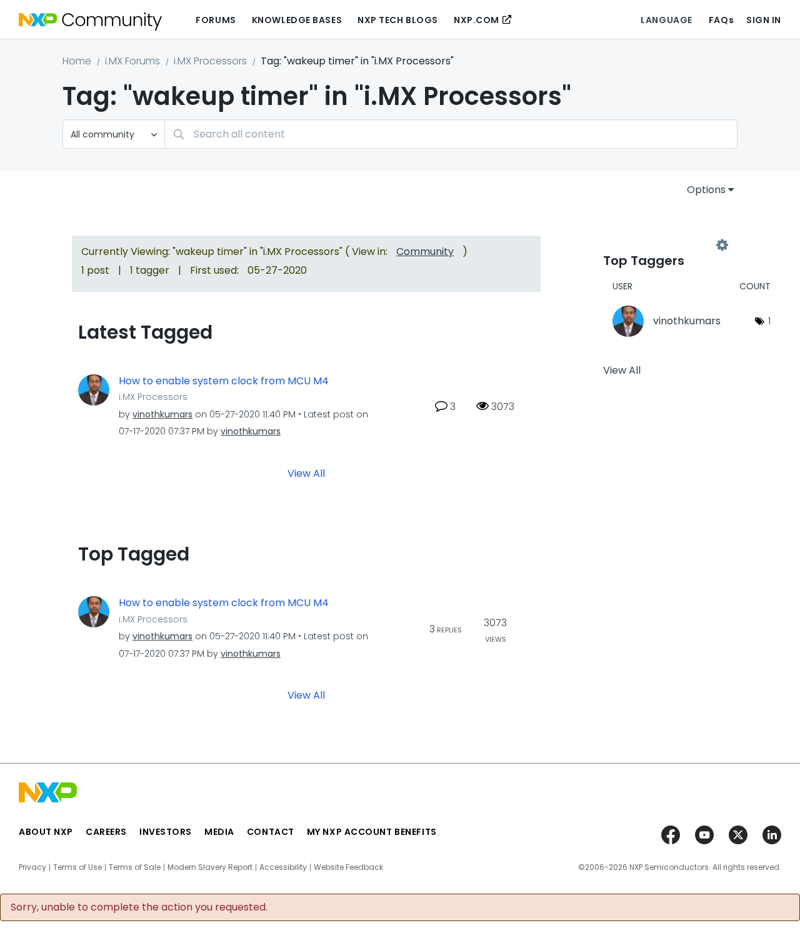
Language (666, 20)
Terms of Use (77, 867)
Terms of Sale (135, 867)
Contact (270, 832)
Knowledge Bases (297, 20)
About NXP (46, 832)
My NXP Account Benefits (372, 832)
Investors (165, 832)
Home (76, 61)
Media (219, 832)
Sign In (763, 20)
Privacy (32, 867)
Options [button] (706, 189)
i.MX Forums (132, 61)
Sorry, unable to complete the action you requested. (139, 907)
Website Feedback (348, 867)
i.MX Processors (210, 61)
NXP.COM (476, 20)
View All (306, 473)
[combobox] (451, 134)
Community (425, 251)
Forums (216, 20)
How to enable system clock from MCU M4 (224, 381)
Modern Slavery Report (210, 867)
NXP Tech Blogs (398, 20)
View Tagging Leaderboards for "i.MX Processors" (663, 245)
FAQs (721, 20)
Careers (106, 832)
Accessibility (283, 867)
